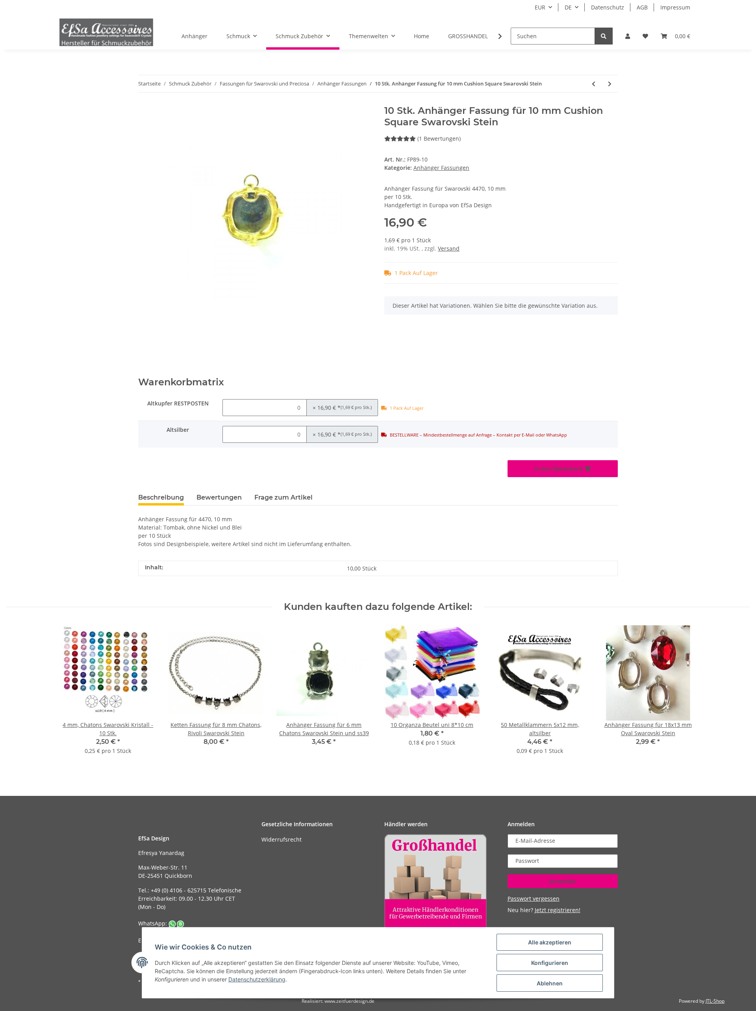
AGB (642, 7)
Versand (449, 248)
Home (421, 36)
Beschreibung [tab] (161, 497)
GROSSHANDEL (468, 36)
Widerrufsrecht (281, 839)
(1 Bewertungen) (439, 138)
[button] (627, 36)
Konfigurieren (549, 962)
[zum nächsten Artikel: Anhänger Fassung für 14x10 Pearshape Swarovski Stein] (610, 83)
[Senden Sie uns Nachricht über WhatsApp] (176, 923)
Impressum (675, 7)
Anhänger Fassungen (441, 167)
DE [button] (568, 7)
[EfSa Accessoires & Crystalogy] (106, 32)
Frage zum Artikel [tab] (283, 497)
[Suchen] (604, 36)
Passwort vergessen (534, 898)
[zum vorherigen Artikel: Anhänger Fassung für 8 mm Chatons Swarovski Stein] (594, 83)
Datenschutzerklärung (256, 979)
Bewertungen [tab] (219, 497)
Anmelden (562, 881)
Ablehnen (550, 983)
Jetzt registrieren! (557, 910)
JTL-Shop (715, 1001)
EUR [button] (540, 7)
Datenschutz (607, 7)
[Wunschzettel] (645, 36)
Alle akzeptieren (549, 942)
